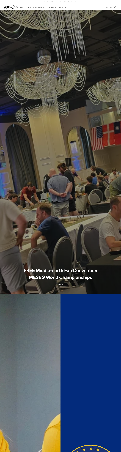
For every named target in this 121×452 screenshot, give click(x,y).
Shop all (60, 284)
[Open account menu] (111, 7)
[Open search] (107, 7)
